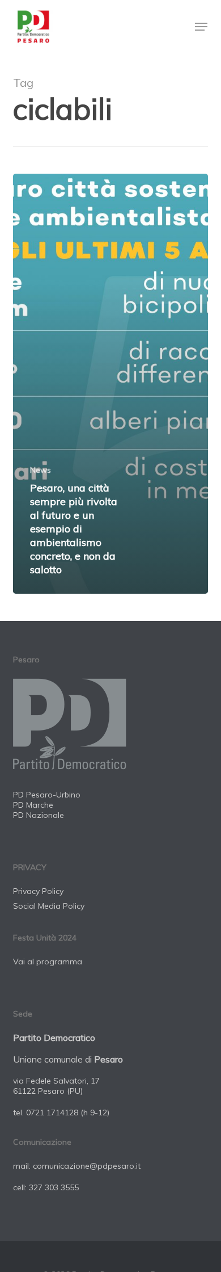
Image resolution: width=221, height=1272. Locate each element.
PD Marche (33, 805)
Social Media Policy (48, 906)
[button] (201, 26)
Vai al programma (47, 961)
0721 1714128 (52, 1112)
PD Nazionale (38, 815)
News (40, 470)
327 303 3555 (54, 1187)
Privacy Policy (38, 891)
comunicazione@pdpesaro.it (87, 1166)
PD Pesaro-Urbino (46, 795)
